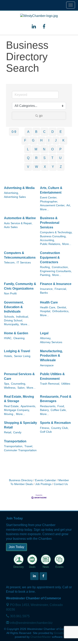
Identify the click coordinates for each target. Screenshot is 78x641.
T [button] (52, 158)
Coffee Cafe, (59, 410)
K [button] (63, 140)
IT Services (24, 262)
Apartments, (28, 406)
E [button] (61, 131)
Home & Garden (16, 333)
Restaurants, (48, 406)
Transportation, (13, 446)
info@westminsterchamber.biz (31, 622)
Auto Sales (11, 227)
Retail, (8, 432)
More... (44, 209)
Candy (17, 432)
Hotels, (8, 356)
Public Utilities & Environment (52, 376)
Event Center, (48, 197)
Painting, (45, 275)
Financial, (61, 288)
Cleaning (19, 338)
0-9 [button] (14, 131)
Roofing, (45, 267)
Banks (44, 292)
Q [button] (28, 158)
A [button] (28, 131)
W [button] (36, 166)
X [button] (45, 166)
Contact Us (61, 484)
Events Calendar (45, 480)
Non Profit (10, 293)
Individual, (22, 316)
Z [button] (61, 166)
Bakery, (44, 410)
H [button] (41, 140)
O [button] (52, 149)
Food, (61, 406)
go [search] (41, 115)
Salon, (21, 387)
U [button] (60, 158)
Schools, (9, 316)
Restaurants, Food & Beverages (55, 399)
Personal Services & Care (19, 376)
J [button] (56, 140)
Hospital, (45, 311)
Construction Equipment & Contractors (50, 257)
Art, (68, 205)
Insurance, (46, 288)
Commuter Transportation (20, 450)
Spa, (7, 383)
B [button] (36, 131)
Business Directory (21, 480)
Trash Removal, (50, 383)
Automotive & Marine (20, 218)
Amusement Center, (52, 205)
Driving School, (13, 320)
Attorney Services (51, 342)
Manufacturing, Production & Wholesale (51, 355)
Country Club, (60, 427)
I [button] (48, 140)
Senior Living (22, 356)
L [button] (28, 149)
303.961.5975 (19, 616)
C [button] (44, 131)
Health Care (49, 302)
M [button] (36, 149)
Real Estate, (11, 406)
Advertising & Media (19, 188)
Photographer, (49, 201)
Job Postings (43, 484)
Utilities (65, 383)
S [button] (44, 158)
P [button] (60, 149)
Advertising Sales (15, 196)
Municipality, (11, 324)
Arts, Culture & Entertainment (51, 190)
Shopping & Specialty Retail (20, 425)
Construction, (60, 267)
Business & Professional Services (49, 222)
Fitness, (45, 427)
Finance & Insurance (55, 284)
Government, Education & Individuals (14, 307)
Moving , (9, 414)
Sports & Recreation (55, 422)
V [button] (28, 166)
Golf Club (46, 431)
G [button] (33, 140)
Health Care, (48, 307)
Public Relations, (50, 244)
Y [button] (53, 166)
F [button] (25, 140)
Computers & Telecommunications (20, 255)
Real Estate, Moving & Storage (19, 399)
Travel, (28, 446)
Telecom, (9, 262)
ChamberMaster (40, 636)
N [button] (44, 149)
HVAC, (8, 338)
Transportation (15, 441)
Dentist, (62, 307)
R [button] (36, 158)
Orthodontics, (60, 311)
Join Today (16, 547)
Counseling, (18, 383)
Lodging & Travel (17, 351)
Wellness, (10, 387)
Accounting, (47, 240)
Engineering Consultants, (56, 271)
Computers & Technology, (56, 232)
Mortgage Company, (17, 410)
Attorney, (45, 338)
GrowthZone (62, 633)
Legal (44, 333)
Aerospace (47, 365)
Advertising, (11, 192)
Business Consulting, (53, 236)
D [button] (52, 131)
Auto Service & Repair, (18, 223)
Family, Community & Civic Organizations (20, 286)
